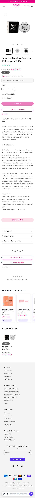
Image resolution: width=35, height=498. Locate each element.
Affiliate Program (9, 422)
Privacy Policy (8, 437)
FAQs (5, 403)
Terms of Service (9, 440)
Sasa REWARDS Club (11, 389)
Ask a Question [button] (18, 263)
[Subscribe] (29, 452)
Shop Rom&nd (17, 220)
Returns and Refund (10, 397)
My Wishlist (8, 379)
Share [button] (5, 114)
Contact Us (7, 424)
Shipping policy (28, 486)
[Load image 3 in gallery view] (26, 51)
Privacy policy (8, 486)
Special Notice (8, 400)
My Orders (7, 376)
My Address (8, 373)
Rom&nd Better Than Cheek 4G (24, 310)
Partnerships (8, 419)
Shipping (4, 76)
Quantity (4, 85)
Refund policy (26, 483)
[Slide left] (13, 45)
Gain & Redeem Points (11, 392)
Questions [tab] (5, 267)
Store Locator (8, 416)
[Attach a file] (4, 493)
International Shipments (12, 395)
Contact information (18, 488)
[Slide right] (22, 45)
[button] (4, 6)
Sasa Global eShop (15, 483)
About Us (7, 413)
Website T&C (8, 434)
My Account (8, 370)
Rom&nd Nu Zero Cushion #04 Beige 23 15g (7, 348)
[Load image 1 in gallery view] (9, 51)
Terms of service (17, 486)
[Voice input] (7, 493)
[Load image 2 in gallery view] (17, 51)
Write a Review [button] (18, 258)
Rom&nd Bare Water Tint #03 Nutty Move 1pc (8, 311)
